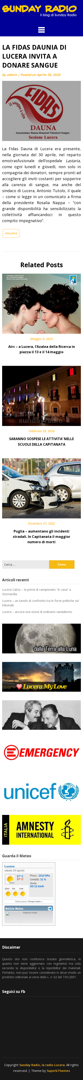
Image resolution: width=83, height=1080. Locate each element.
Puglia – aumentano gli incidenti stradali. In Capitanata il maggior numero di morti (41, 536)
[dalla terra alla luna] (41, 638)
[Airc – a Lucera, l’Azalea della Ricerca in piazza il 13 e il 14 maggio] (41, 302)
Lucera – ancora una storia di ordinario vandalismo (37, 612)
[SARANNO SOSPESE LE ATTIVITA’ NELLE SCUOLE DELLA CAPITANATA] (41, 394)
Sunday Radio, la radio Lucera (42, 1065)
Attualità (11, 233)
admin (12, 75)
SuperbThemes (58, 1070)
